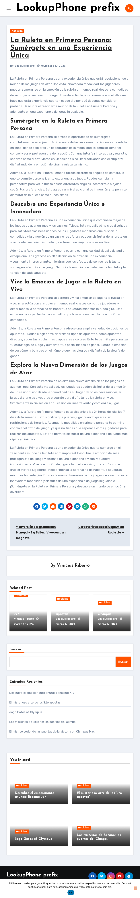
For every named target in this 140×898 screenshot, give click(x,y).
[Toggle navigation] (9, 8)
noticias (17, 31)
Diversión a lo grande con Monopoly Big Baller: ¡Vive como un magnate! (41, 532)
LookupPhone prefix (68, 8)
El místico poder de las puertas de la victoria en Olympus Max (52, 731)
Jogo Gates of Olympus (25, 712)
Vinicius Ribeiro (25, 65)
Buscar (15, 649)
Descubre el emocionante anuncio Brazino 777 (42, 693)
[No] (135, 888)
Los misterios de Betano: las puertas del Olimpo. (42, 722)
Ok (71, 892)
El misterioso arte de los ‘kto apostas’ (70, 610)
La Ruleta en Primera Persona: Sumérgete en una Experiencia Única (61, 48)
